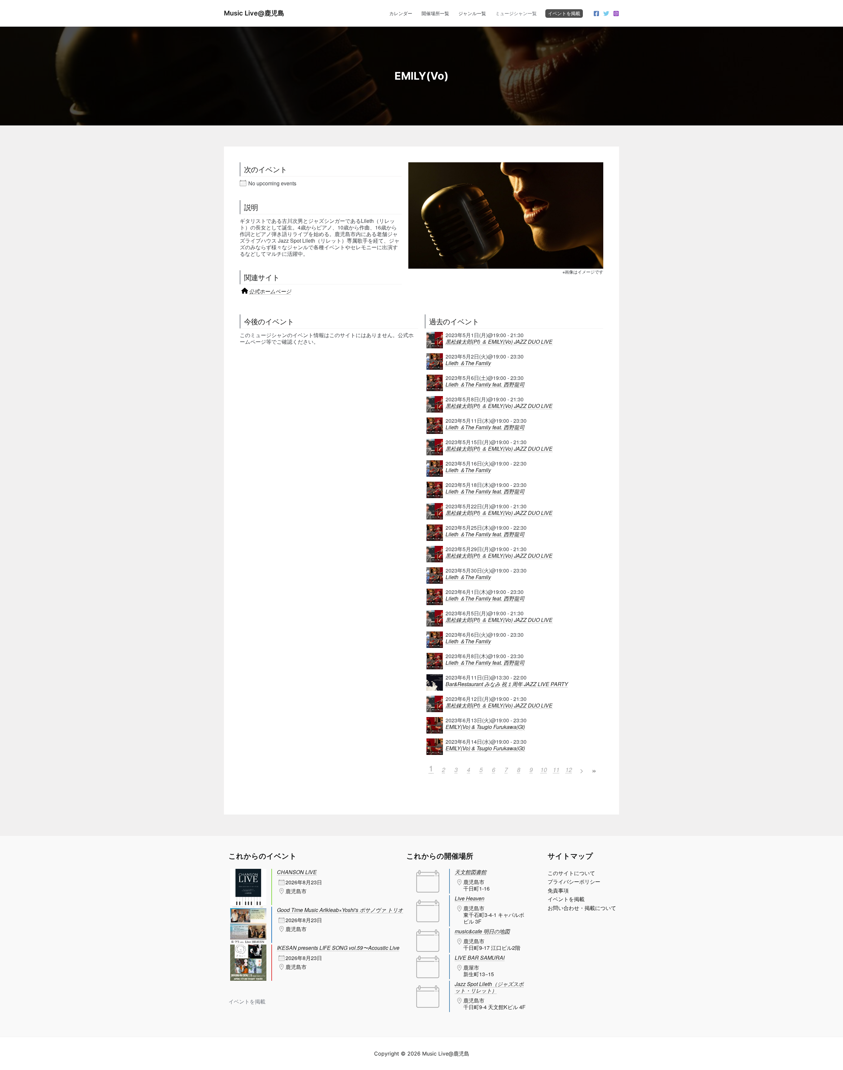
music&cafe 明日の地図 (482, 931)
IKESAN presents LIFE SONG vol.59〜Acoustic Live (338, 947)
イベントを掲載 (564, 13)
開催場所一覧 (435, 13)
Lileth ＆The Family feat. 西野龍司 (485, 384)
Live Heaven (469, 898)
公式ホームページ (270, 291)
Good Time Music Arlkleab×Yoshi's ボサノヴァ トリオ (340, 910)
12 (568, 769)
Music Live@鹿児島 (254, 13)
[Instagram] (616, 13)
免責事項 (558, 890)
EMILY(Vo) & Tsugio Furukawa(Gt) (485, 727)
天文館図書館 (470, 872)
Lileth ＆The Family (468, 363)
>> (593, 771)
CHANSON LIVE (297, 872)
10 (543, 769)
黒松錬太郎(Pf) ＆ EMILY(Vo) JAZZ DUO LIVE (499, 341)
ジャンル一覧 (472, 13)
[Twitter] (606, 13)
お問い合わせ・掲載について (582, 908)
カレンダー (400, 13)
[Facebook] (596, 13)
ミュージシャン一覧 (516, 13)
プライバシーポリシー (574, 881)
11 (556, 769)
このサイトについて (571, 873)
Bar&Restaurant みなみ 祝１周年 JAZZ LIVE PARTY (507, 684)
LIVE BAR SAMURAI (479, 957)
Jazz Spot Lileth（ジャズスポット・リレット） (489, 987)
